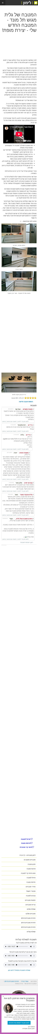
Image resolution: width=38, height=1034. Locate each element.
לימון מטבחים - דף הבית (27, 855)
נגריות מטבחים (30, 905)
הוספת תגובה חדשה (26, 402)
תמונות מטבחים (30, 900)
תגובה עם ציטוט (11, 421)
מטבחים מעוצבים (29, 860)
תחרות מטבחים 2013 (28, 922)
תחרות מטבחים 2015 (28, 927)
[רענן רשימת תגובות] (28, 405)
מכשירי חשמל (30, 891)
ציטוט (4, 421)
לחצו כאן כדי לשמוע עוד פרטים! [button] (19, 1023)
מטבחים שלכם (30, 913)
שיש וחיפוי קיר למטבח (28, 873)
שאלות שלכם (31, 909)
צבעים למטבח (30, 895)
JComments (3, 545)
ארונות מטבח (31, 869)
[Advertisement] (19, 46)
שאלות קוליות (31, 931)
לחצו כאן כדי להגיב (22, 421)
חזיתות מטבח (26, 843)
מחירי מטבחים (30, 886)
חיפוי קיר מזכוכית (26, 847)
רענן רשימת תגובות (26, 542)
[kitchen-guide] (29, 2)
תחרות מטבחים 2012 (28, 918)
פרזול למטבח (26, 839)
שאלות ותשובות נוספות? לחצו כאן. (19, 970)
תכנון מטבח (31, 864)
